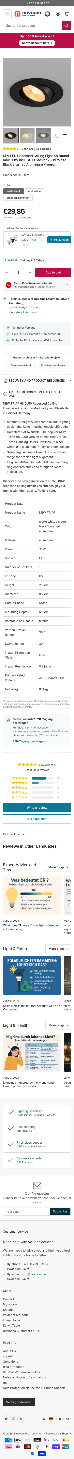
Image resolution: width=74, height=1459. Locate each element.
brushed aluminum (18, 197)
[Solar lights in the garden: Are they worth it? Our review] (32, 975)
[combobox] (37, 25)
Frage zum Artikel (21, 365)
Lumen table (11, 1320)
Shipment (9, 1310)
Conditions (10, 1361)
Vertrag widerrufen (19, 1402)
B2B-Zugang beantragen (31, 741)
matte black (14, 191)
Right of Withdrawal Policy (21, 1372)
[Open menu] (7, 13)
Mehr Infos (27, 706)
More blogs (57, 949)
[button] (11, 149)
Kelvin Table (11, 1325)
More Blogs (56, 867)
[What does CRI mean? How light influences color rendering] (32, 895)
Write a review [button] (37, 807)
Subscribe (60, 1211)
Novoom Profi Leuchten (28, 1433)
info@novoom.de (34, 1274)
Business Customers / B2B (21, 1331)
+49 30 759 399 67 (37, 3)
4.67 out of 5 (47, 765)
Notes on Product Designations (25, 1377)
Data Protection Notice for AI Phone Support (34, 1388)
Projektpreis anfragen (53, 365)
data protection (13, 1367)
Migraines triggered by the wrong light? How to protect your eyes (28, 1084)
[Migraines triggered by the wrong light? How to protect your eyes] (32, 1052)
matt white (34, 191)
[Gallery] (37, 101)
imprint (8, 1356)
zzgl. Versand (24, 217)
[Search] (66, 25)
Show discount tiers (37, 42)
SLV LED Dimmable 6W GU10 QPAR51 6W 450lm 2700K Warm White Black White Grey (33, 234)
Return (7, 1383)
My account (11, 1304)
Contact (8, 1299)
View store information (23, 312)
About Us (9, 1351)
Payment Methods (15, 1315)
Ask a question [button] (37, 819)
